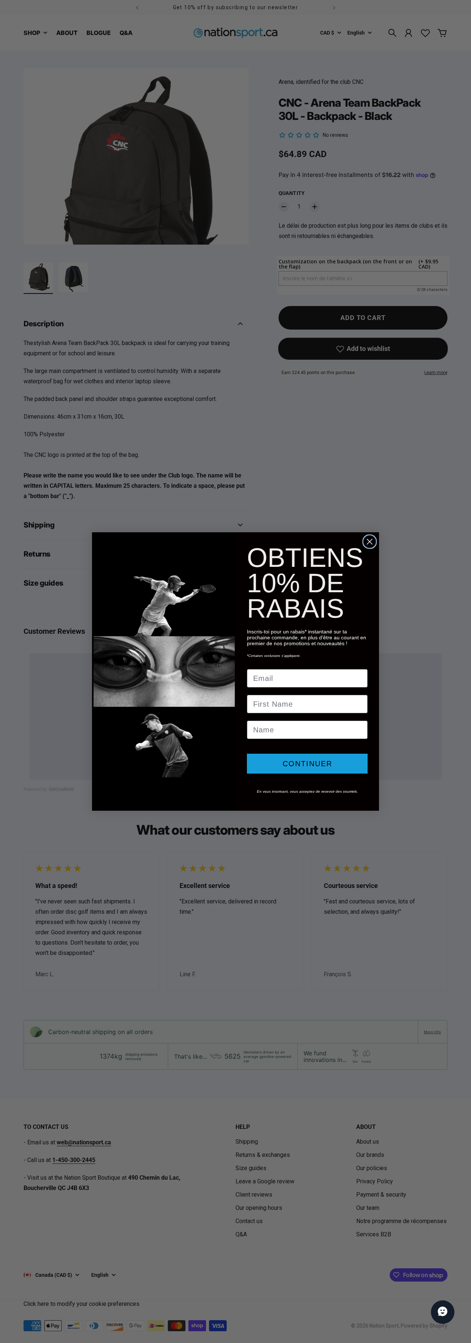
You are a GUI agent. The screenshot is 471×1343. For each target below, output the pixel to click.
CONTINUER (307, 764)
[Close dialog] (369, 541)
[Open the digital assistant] (442, 1312)
